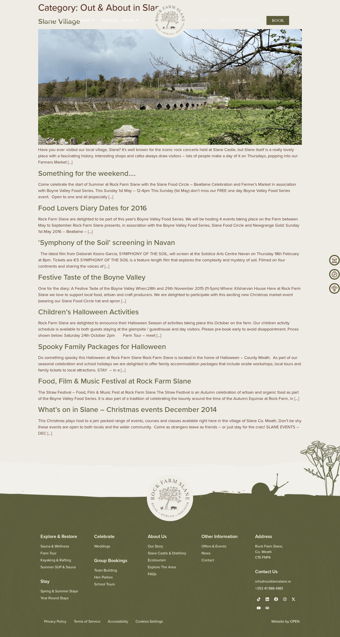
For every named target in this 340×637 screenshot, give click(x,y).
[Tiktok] (258, 599)
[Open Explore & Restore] (94, 20)
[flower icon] (334, 288)
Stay (44, 581)
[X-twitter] (293, 599)
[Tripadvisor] (267, 608)
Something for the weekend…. (87, 173)
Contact (253, 20)
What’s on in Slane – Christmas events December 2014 (127, 409)
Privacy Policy (55, 621)
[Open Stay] (54, 20)
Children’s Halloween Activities (88, 311)
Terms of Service (87, 621)
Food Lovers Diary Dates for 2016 (92, 207)
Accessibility (118, 621)
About (204, 20)
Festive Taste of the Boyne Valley (91, 277)
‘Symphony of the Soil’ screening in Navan (106, 242)
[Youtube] (258, 608)
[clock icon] (334, 274)
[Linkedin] (267, 599)
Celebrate (104, 536)
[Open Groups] (137, 20)
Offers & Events (231, 20)
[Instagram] (284, 599)
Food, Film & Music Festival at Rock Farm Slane (114, 380)
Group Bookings (110, 560)
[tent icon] (334, 260)
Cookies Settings (149, 621)
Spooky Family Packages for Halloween (102, 346)
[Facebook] (276, 599)
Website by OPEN (285, 621)
